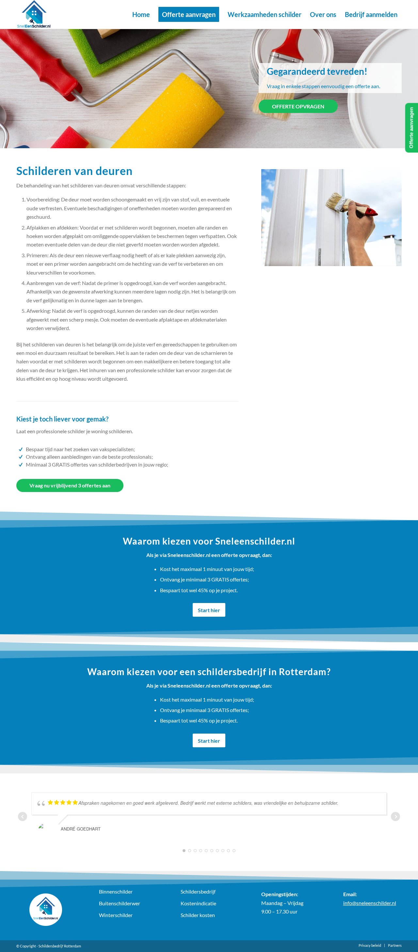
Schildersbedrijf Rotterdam (60, 946)
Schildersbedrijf (198, 891)
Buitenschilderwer (119, 903)
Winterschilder (116, 915)
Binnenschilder (116, 891)
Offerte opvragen (298, 106)
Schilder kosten (198, 915)
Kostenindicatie (198, 903)
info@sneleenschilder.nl (369, 903)
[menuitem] (141, 14)
